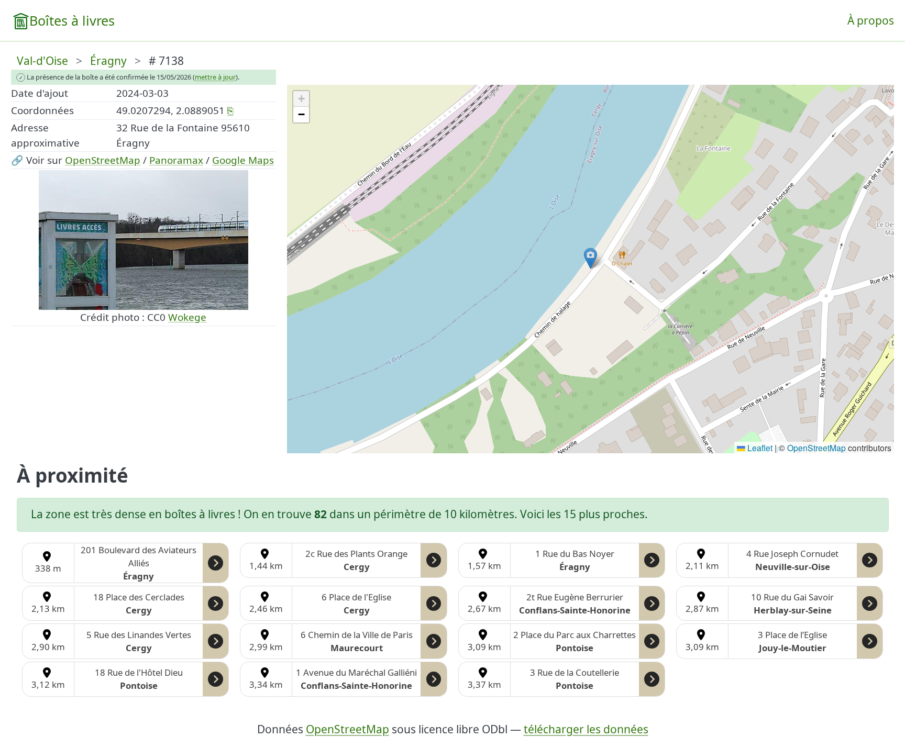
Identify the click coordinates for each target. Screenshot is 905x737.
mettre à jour (215, 77)
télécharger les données (586, 729)
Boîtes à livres (72, 20)
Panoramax (176, 160)
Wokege (187, 317)
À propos (870, 20)
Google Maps (243, 160)
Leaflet (758, 447)
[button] (590, 258)
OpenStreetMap (102, 160)
